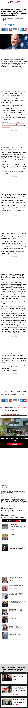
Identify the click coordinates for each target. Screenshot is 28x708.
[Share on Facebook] (3, 29)
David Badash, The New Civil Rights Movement (14, 19)
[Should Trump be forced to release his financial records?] (14, 427)
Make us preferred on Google (10, 25)
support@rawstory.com (20, 406)
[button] (26, 1)
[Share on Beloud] (25, 29)
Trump (7, 95)
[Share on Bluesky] (21, 29)
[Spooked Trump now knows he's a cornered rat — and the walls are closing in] (5, 527)
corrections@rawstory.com (21, 407)
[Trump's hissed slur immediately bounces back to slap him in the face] (5, 537)
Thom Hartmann (13, 524)
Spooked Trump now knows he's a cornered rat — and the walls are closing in (17, 528)
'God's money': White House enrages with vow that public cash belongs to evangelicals (13, 125)
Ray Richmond (13, 545)
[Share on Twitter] (6, 29)
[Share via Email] (17, 29)
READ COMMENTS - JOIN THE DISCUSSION (14, 414)
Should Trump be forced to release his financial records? (14, 439)
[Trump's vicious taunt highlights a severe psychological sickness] (5, 547)
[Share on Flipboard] (10, 29)
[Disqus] (14, 466)
